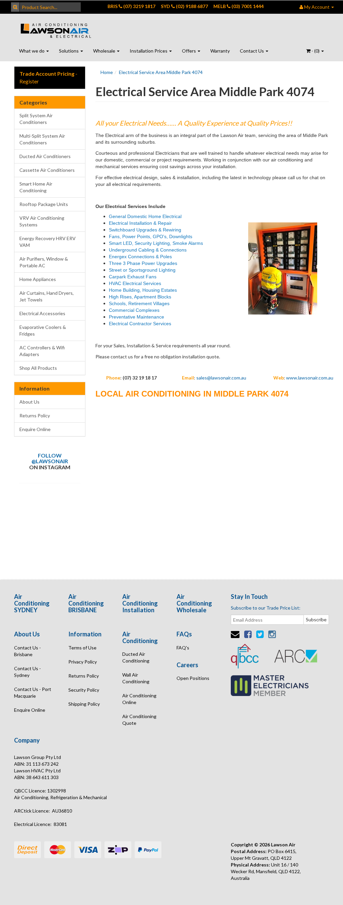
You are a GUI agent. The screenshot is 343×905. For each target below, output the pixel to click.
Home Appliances (37, 279)
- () (316, 51)
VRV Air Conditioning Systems (41, 221)
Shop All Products (38, 368)
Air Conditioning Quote (139, 719)
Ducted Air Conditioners (45, 156)
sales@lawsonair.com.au (221, 377)
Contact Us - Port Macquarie (32, 692)
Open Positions (193, 678)
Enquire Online (35, 429)
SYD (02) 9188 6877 (184, 6)
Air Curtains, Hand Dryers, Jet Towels (46, 296)
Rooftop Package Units (43, 204)
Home (106, 72)
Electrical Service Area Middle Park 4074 (161, 72)
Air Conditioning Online (139, 699)
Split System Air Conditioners (36, 119)
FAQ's (183, 647)
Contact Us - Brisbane (27, 651)
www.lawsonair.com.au (309, 377)
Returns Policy (34, 415)
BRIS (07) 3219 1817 (131, 6)
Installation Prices (149, 51)
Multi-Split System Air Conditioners (42, 139)
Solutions (69, 51)
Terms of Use (82, 647)
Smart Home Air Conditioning (35, 187)
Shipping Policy (84, 704)
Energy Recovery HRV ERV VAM (47, 241)
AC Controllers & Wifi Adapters (42, 351)
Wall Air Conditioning (135, 678)
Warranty (220, 51)
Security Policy (83, 690)
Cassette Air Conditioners (47, 170)
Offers (189, 51)
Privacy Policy (82, 662)
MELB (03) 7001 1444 (238, 6)
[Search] (15, 7)
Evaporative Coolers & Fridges (42, 330)
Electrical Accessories (42, 313)
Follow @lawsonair (49, 458)
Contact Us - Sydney (27, 672)
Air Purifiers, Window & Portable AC (43, 262)
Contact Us (252, 51)
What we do (32, 51)
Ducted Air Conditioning (135, 657)
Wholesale (104, 51)
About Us (29, 402)
